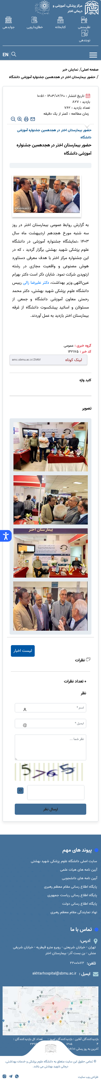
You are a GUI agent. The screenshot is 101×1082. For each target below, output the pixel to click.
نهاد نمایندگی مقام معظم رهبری (74, 912)
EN (6, 55)
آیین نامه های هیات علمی (78, 870)
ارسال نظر (50, 809)
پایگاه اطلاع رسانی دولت (79, 904)
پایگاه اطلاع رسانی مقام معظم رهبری (70, 887)
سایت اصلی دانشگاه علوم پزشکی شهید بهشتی (64, 861)
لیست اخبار (22, 650)
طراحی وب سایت (88, 1077)
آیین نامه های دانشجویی (79, 878)
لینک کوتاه (73, 360)
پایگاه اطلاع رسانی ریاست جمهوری (72, 895)
